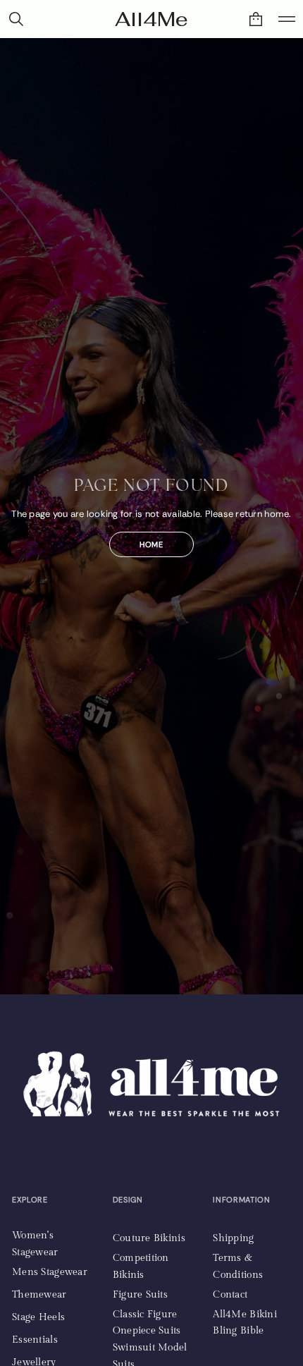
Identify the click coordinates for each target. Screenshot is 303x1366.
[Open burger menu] (286, 19)
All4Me (151, 19)
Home (151, 544)
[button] (255, 19)
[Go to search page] (16, 19)
